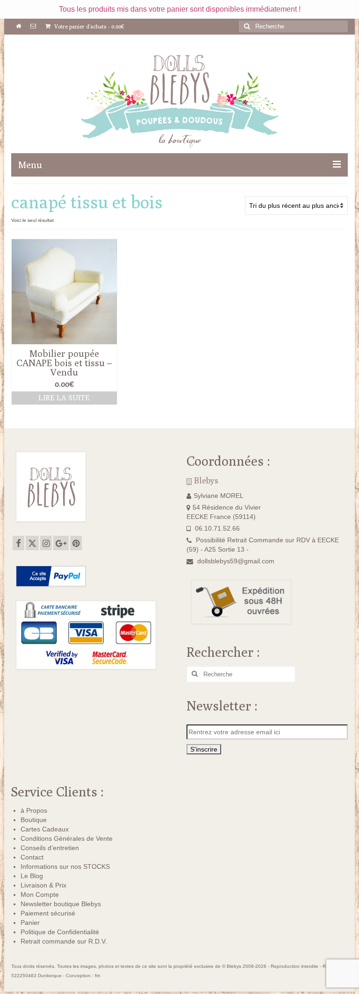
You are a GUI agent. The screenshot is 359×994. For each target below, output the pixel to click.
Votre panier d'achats (88, 26)
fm (97, 975)
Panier (30, 922)
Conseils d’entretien (50, 848)
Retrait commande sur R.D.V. (64, 941)
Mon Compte (40, 894)
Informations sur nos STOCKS (65, 866)
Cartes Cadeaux (45, 829)
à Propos (34, 810)
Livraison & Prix (43, 885)
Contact (32, 857)
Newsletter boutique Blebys (61, 904)
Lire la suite (64, 397)
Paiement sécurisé (48, 913)
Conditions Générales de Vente (67, 838)
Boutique (34, 820)
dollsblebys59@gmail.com (235, 561)
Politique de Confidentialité (60, 932)
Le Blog (32, 876)
